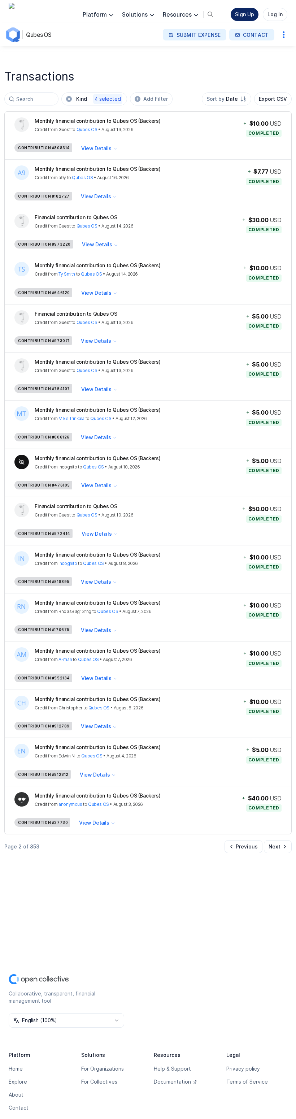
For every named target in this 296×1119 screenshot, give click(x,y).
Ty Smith (66, 274)
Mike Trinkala (71, 418)
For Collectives (99, 1082)
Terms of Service (247, 1082)
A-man (65, 659)
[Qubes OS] (14, 34)
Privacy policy (243, 1069)
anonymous (70, 804)
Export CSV (273, 99)
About (16, 1095)
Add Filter (155, 99)
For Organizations (102, 1069)
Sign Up (244, 14)
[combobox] (226, 98)
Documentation (172, 1082)
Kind (98, 99)
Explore (18, 1082)
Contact (19, 1108)
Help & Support (172, 1069)
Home (16, 1069)
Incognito (67, 563)
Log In (275, 14)
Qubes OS (39, 34)
